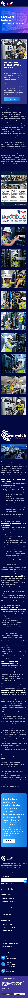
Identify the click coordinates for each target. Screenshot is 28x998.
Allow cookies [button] (19, 994)
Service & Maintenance (8, 940)
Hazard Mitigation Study (8, 927)
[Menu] (21, 3)
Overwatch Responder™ (8, 904)
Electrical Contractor (8, 924)
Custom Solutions (7, 946)
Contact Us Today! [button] (12, 99)
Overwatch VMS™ (7, 914)
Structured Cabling (7, 930)
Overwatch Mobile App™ (9, 898)
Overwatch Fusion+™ (8, 911)
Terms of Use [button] (5, 988)
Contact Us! (9, 841)
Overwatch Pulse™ (7, 908)
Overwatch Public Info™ (8, 901)
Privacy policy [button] (5, 990)
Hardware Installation (8, 937)
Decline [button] (8, 994)
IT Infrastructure (6, 934)
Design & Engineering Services (10, 943)
